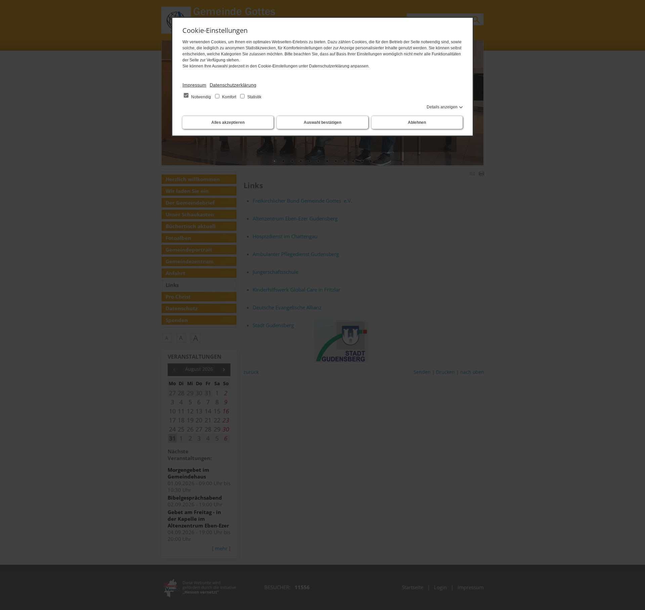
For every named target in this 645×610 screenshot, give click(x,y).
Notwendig (201, 97)
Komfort (229, 97)
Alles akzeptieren (228, 122)
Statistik (253, 97)
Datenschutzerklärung (233, 85)
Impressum (194, 85)
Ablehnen (417, 122)
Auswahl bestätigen (322, 122)
